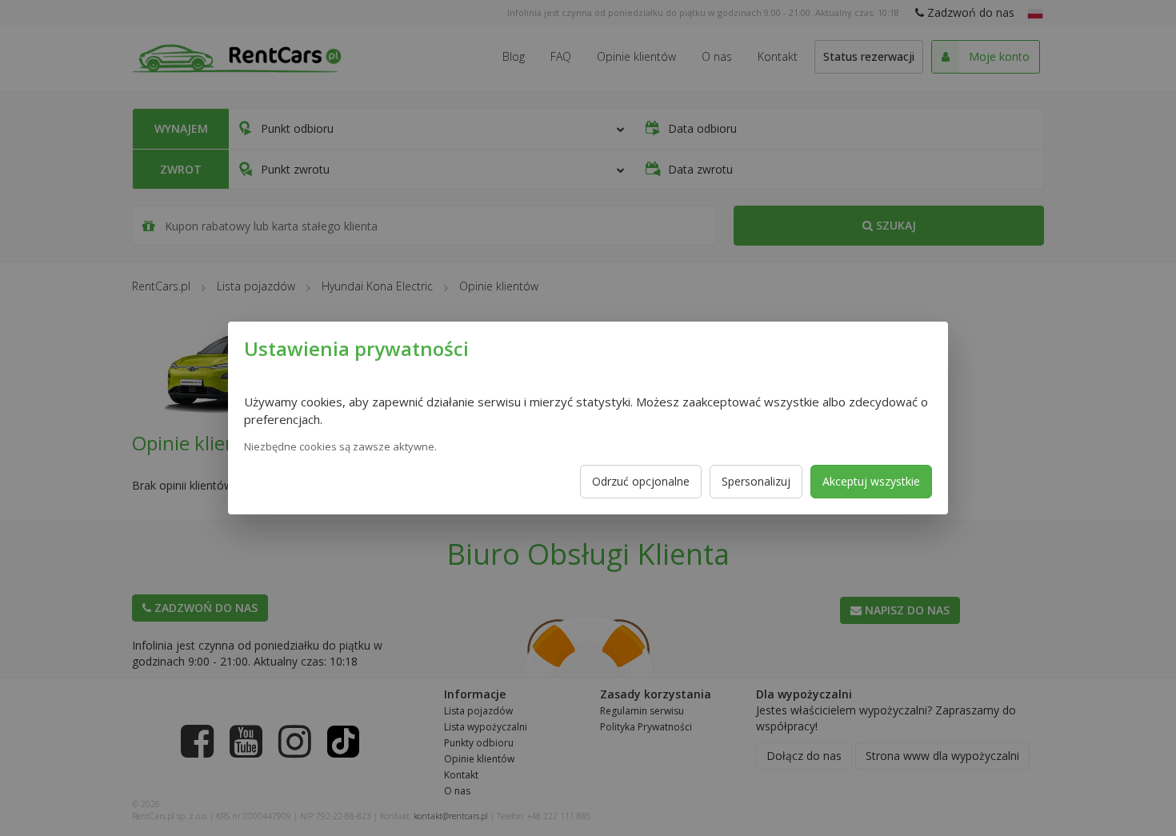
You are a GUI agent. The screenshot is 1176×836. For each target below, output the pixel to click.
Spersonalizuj (756, 481)
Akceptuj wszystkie (871, 481)
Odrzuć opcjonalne (641, 481)
